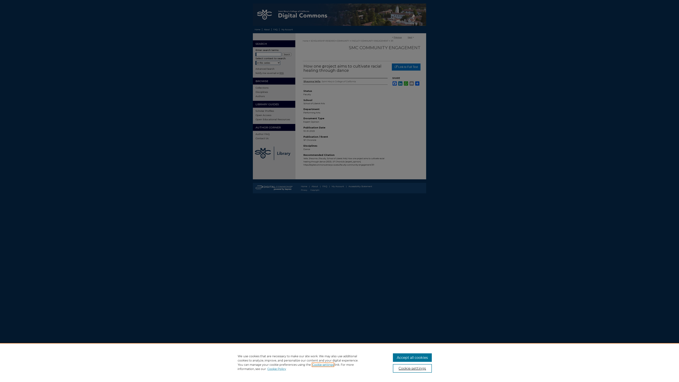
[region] (339, 362)
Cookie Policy (276, 369)
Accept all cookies (412, 357)
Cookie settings (323, 364)
